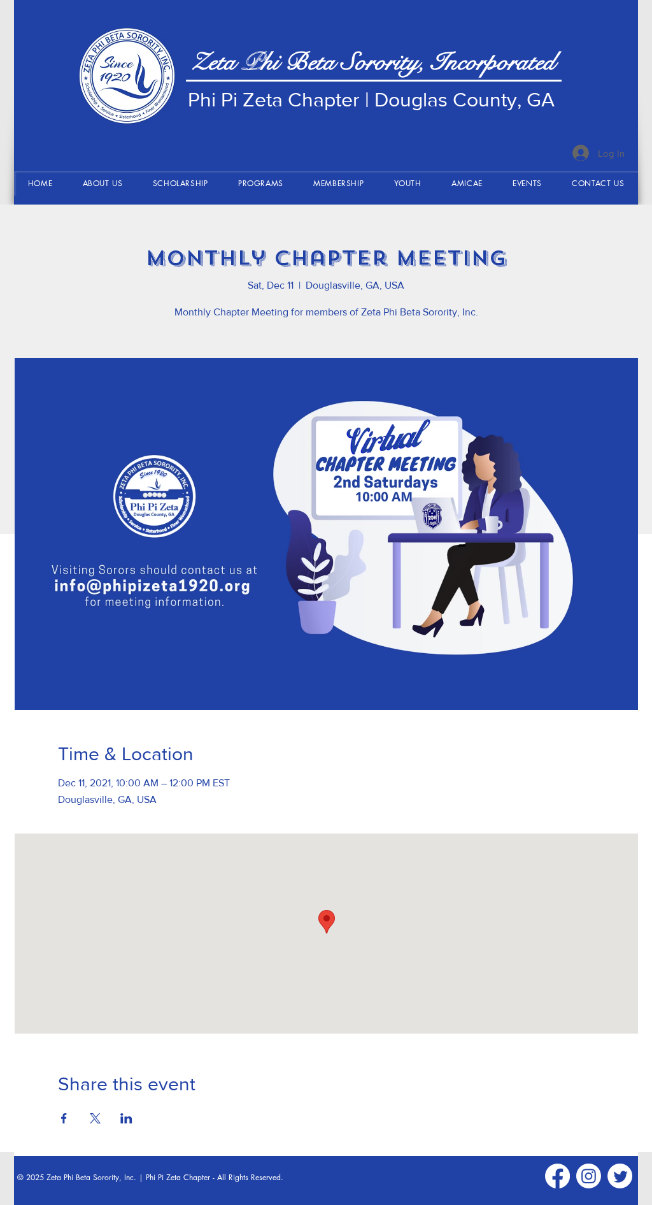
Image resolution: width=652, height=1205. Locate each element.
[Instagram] (588, 1176)
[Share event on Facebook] (64, 1118)
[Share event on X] (95, 1118)
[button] (102, 183)
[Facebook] (557, 1176)
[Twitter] (619, 1176)
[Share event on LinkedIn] (126, 1118)
